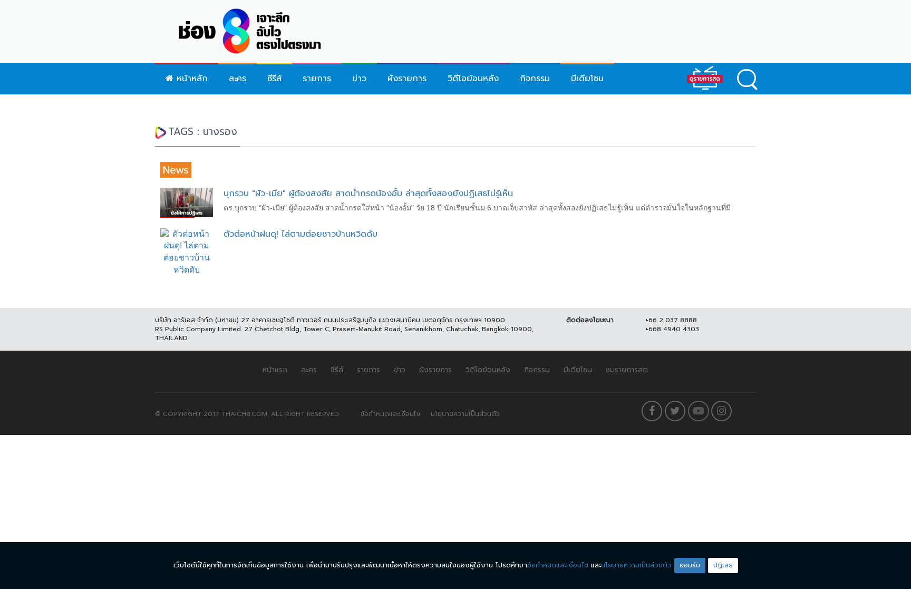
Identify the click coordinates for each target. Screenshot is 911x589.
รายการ (317, 78)
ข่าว (359, 78)
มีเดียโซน (587, 78)
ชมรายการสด (627, 369)
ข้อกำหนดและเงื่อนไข (390, 414)
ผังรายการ (407, 78)
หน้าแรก (275, 369)
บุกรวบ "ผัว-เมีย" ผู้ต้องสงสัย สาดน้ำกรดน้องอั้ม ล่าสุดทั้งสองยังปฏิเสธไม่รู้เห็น (368, 193)
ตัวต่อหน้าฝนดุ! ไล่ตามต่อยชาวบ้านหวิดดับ (300, 234)
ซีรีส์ (274, 78)
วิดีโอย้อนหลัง (473, 78)
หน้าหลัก (190, 78)
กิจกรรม (535, 78)
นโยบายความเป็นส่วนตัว (465, 414)
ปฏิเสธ (723, 565)
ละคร (237, 78)
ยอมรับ (690, 565)
